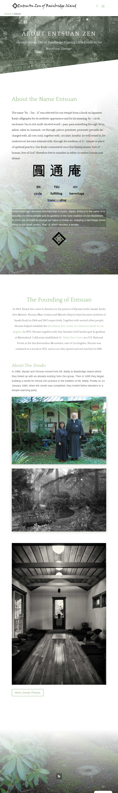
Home (7, 13)
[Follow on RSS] (59, 776)
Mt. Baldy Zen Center (71, 337)
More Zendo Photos (27, 692)
